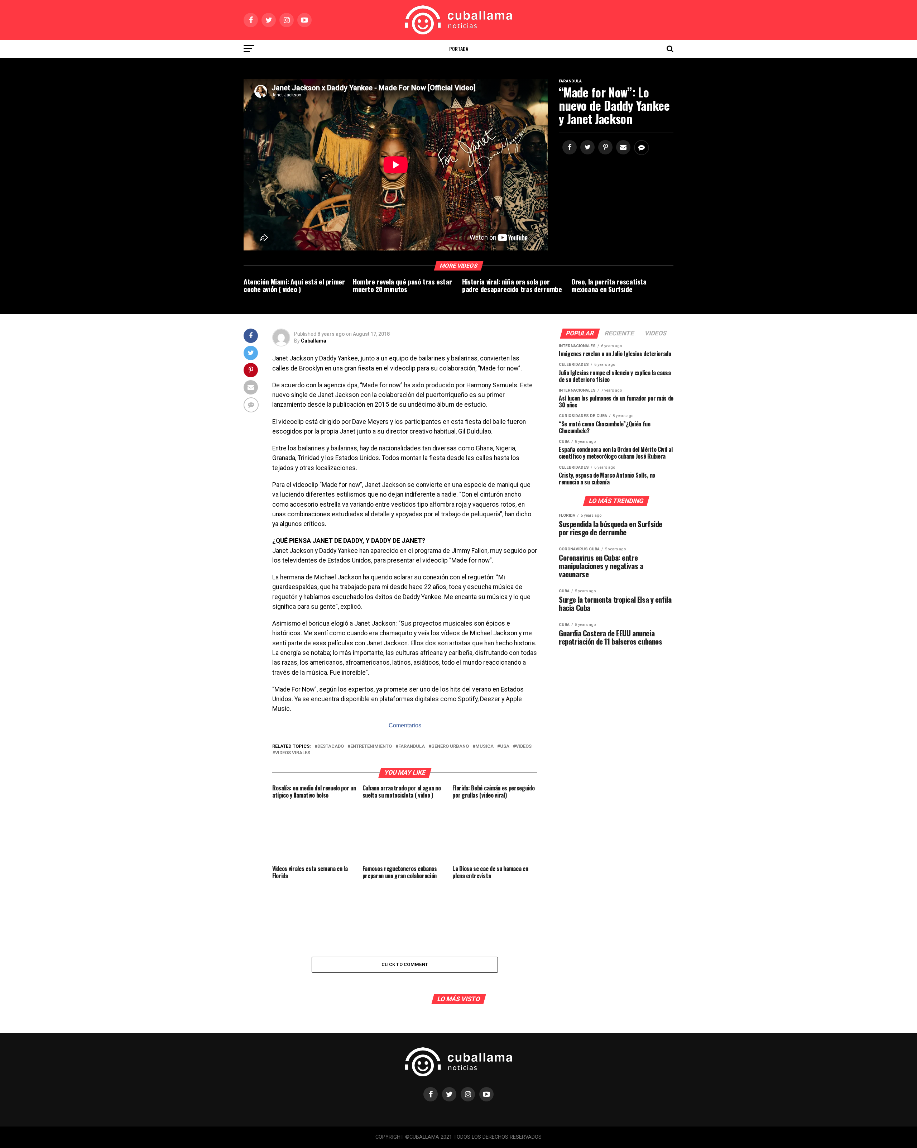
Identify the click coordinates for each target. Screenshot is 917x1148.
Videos (524, 746)
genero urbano (450, 746)
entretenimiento (371, 746)
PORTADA (458, 48)
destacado (330, 746)
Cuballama (313, 341)
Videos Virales (292, 753)
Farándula (411, 746)
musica (484, 746)
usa (504, 746)
